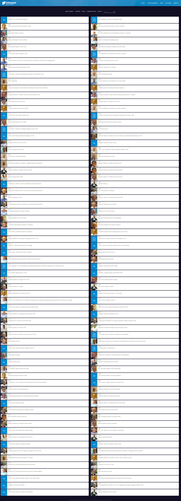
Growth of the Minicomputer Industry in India (19, 67)
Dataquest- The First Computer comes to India (109, 444)
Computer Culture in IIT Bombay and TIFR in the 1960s (111, 402)
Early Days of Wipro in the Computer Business (109, 224)
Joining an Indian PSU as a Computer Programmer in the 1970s (23, 238)
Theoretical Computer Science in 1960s (17, 375)
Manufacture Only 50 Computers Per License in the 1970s (22, 334)
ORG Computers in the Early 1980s (16, 101)
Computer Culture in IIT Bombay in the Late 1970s (20, 437)
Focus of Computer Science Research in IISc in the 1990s (112, 81)
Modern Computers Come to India (106, 156)
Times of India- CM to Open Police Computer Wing (20, 430)
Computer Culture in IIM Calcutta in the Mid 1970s (110, 170)
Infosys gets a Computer (14, 355)
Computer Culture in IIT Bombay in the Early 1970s (110, 197)
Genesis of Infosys (102, 183)
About (143, 3)
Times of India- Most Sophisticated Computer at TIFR (21, 135)
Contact (176, 3)
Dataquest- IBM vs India (14, 361)
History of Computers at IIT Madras (107, 67)
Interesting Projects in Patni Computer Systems (109, 122)
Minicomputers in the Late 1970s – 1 (107, 252)
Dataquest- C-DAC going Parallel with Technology (20, 245)
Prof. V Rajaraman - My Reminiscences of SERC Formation (112, 53)
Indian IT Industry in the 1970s (15, 176)
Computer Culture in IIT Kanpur (15, 286)
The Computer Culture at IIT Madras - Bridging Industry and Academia (25, 163)
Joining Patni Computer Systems (15, 33)
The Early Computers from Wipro (16, 149)
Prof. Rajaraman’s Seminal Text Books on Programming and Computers (25, 204)
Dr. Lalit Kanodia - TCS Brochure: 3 (106, 348)
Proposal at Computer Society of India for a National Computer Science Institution (28, 87)
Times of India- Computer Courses (106, 300)
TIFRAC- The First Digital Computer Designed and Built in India (113, 149)
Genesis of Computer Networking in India (108, 40)
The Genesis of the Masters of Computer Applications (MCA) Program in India (117, 320)
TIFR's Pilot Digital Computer (105, 74)
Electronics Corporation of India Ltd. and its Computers (111, 26)
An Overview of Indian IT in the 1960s (17, 122)
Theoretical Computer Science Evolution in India (19, 26)
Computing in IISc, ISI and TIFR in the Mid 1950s (19, 320)
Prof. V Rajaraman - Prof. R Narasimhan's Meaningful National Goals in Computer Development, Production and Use (36, 266)
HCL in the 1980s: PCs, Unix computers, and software (111, 430)
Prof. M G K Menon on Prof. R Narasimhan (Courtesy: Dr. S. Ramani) (114, 33)
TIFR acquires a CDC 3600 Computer (17, 156)
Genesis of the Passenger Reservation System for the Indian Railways (25, 471)
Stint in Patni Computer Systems (106, 286)
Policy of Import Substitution (105, 437)
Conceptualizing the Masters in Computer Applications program (23, 396)
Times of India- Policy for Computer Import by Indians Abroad (23, 307)
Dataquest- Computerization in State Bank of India (110, 272)
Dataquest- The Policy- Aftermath (16, 485)
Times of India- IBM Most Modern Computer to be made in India (23, 478)
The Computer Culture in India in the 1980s (18, 368)
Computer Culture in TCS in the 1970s (17, 218)
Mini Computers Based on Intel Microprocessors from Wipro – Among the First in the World (120, 450)
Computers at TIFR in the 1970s (106, 464)
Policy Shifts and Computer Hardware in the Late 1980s (111, 46)
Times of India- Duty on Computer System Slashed (20, 492)
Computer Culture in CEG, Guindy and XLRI (18, 389)
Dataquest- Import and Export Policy (107, 142)
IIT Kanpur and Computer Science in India (108, 60)
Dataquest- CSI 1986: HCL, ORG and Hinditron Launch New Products (24, 183)
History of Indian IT (152, 3)
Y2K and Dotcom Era (103, 129)
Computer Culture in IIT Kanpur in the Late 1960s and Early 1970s (24, 94)
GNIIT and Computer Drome (105, 471)
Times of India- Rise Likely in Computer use (18, 115)
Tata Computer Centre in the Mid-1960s (108, 409)
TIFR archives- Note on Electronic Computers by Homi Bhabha (113, 334)
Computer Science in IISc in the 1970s (17, 142)
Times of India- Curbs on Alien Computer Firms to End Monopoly (113, 245)
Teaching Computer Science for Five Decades (109, 389)
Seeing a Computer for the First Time (107, 492)
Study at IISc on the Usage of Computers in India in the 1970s (113, 307)
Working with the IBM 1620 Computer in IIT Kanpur (20, 457)
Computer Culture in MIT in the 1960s (107, 204)
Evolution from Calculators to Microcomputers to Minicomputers (113, 355)
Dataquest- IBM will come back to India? (108, 266)
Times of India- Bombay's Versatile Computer (19, 444)
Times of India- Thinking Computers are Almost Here (111, 382)
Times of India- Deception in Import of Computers (20, 231)
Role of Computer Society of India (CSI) (17, 416)
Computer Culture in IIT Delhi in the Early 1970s (109, 163)
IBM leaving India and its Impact (106, 259)
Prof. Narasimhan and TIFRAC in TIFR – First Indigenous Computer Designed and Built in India (120, 485)
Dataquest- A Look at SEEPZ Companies (17, 19)
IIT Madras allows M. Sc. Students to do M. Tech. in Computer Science (115, 457)
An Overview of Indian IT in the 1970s (17, 46)
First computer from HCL (14, 341)
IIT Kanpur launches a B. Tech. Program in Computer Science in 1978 (24, 450)
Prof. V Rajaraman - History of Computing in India (110, 19)
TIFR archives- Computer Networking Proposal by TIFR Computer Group (25, 74)
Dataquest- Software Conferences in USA (108, 313)
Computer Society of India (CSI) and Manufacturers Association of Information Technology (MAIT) (31, 60)
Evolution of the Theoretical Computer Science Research (21, 464)
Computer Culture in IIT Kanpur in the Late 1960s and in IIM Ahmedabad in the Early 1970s (120, 135)
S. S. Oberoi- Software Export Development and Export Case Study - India (116, 115)
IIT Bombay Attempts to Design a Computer (19, 211)
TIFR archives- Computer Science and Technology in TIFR (112, 238)
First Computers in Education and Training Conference (21, 409)
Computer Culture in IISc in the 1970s (17, 327)
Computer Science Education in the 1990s (108, 361)
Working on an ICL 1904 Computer (106, 211)
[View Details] (4, 20)
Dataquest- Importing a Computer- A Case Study (110, 293)
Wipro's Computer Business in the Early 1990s (109, 416)
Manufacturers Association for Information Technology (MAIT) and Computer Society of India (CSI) (122, 341)
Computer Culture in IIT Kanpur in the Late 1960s (20, 170)
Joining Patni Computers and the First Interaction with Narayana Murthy (25, 190)
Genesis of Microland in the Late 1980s (17, 40)
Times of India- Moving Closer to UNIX (17, 272)
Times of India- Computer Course (16, 402)
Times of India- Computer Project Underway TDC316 (21, 348)
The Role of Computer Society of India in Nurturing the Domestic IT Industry (116, 94)
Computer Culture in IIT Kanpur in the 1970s (18, 279)
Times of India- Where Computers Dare (17, 53)
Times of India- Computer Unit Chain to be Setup (20, 252)
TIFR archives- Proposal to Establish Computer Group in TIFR (23, 129)
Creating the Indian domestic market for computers (20, 224)
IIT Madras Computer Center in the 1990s (18, 108)
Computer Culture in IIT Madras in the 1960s (109, 396)
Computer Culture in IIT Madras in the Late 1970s (110, 176)
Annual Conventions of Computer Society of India (19, 423)
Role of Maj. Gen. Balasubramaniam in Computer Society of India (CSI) (115, 478)
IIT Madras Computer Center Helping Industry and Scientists (113, 231)
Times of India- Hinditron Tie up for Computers (109, 375)
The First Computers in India (15, 197)
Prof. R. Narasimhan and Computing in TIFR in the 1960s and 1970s (24, 259)
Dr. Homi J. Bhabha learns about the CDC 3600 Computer (112, 108)
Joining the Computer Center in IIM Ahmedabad (109, 218)
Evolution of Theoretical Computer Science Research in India (112, 327)
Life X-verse (168, 3)
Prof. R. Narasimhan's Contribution (106, 190)
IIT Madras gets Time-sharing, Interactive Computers (111, 87)
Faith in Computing (12, 81)
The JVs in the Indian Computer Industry (107, 279)
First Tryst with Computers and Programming (109, 368)
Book (161, 3)
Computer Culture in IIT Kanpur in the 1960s (109, 101)
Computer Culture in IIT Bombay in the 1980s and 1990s (21, 313)
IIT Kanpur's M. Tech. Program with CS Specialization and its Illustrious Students (27, 382)
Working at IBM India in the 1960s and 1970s (19, 293)
